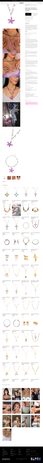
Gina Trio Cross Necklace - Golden (16, 346)
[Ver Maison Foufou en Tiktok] (5, 459)
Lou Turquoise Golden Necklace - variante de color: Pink (3, 203)
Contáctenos (12, 455)
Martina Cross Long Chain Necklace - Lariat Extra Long (26, 363)
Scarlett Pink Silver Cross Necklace (6, 233)
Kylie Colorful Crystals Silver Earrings (16, 250)
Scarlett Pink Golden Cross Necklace (6, 363)
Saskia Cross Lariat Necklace (35, 297)
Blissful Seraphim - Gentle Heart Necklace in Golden (25, 281)
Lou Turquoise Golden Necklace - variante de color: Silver (4, 203)
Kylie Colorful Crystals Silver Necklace (25, 233)
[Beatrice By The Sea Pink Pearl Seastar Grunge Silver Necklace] (4, 178)
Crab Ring (32, 330)
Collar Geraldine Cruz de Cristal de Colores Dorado (26, 201)
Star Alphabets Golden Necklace (15, 380)
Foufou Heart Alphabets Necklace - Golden (6, 380)
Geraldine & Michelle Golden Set (35, 346)
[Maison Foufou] (21, 2)
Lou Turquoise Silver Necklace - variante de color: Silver (12, 202)
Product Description (27, 21)
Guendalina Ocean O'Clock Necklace (25, 217)
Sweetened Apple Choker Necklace (6, 331)
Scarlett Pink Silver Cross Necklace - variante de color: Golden (3, 235)
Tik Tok (19, 453)
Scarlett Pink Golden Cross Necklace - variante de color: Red (4, 365)
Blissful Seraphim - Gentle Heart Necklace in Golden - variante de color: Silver (22, 283)
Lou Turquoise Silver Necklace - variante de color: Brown (14, 202)
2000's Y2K (28, 4)
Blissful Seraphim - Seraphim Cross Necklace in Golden (35, 281)
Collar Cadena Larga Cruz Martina (34, 363)
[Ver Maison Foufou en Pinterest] (9, 459)
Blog (3, 455)
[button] (35, 14)
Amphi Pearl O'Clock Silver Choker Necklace (35, 250)
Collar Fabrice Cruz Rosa (15, 362)
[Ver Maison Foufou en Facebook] (7, 459)
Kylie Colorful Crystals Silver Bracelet (6, 250)
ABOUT (3, 449)
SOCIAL (19, 449)
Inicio (25, 4)
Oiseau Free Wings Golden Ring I (25, 265)
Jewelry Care (26, 36)
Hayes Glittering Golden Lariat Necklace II (7, 314)
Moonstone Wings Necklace (16, 280)
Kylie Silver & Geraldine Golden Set (35, 233)
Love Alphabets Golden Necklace (25, 380)
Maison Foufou (21, 459)
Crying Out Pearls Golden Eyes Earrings (26, 331)
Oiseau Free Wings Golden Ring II (35, 265)
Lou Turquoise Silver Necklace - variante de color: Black (15, 202)
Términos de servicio (5, 454)
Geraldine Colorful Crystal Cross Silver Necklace (34, 201)
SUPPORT (11, 449)
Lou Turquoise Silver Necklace (16, 200)
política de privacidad (5, 453)
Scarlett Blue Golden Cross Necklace (16, 233)
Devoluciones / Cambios (13, 454)
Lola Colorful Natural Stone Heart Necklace (16, 331)
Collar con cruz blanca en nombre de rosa (6, 346)
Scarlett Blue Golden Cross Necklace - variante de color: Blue (12, 235)
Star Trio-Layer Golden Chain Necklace (35, 380)
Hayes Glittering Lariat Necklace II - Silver (15, 314)
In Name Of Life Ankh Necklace (15, 298)
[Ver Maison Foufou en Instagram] (3, 459)
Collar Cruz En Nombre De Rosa (6, 298)
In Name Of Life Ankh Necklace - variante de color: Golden (12, 300)
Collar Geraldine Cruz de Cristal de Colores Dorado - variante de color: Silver (22, 203)
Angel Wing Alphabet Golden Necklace (7, 281)
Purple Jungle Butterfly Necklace (25, 250)
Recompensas (20, 454)
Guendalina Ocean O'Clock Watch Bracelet (35, 217)
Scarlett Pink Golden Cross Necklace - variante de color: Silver (3, 365)
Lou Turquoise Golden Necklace (6, 201)
